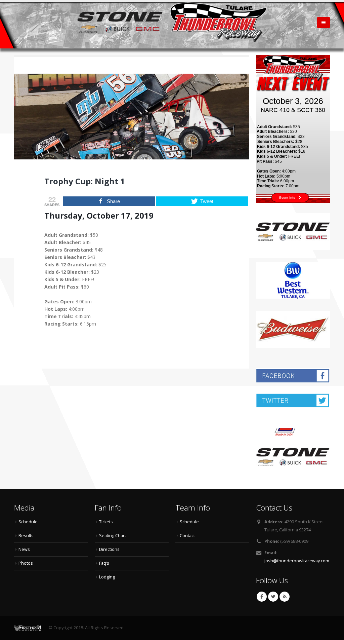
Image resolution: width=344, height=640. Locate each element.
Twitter (273, 597)
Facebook (262, 597)
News (24, 549)
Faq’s (104, 563)
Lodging (107, 577)
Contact (187, 535)
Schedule (28, 522)
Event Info (287, 197)
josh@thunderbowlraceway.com (296, 561)
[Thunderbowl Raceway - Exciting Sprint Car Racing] (172, 22)
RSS (285, 597)
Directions (109, 549)
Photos (25, 563)
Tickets (106, 522)
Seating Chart (112, 535)
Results (26, 535)
